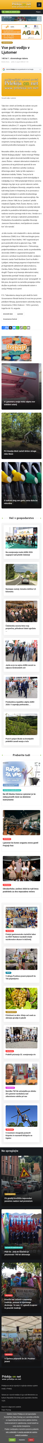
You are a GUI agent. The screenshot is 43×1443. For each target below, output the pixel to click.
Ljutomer (20, 314)
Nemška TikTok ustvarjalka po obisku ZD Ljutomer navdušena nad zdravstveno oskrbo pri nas (21, 1093)
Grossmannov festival (10, 319)
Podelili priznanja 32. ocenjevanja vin (21, 1054)
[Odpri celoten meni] (39, 5)
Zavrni (31, 1440)
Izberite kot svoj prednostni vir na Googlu (19, 69)
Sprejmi (12, 1440)
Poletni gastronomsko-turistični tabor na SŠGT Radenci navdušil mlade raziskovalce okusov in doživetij (21, 937)
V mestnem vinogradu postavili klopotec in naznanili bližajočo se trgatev (19, 1135)
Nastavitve (22, 1440)
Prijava (38, 12)
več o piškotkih (11, 1432)
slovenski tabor (8, 314)
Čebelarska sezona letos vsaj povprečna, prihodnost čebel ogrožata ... (21, 628)
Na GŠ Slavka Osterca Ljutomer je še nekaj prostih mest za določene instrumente (19, 797)
